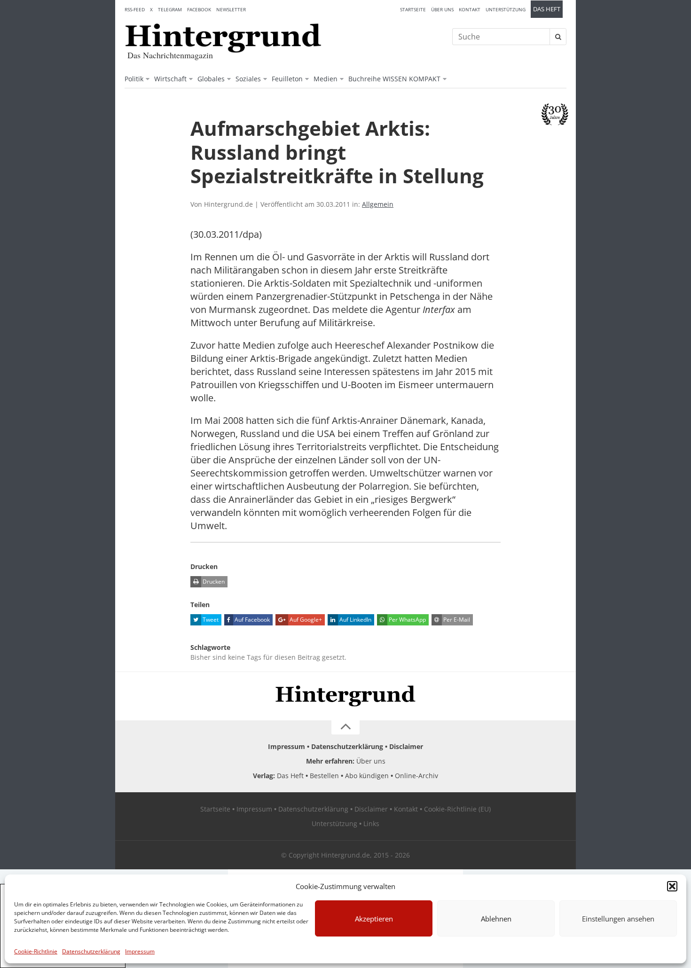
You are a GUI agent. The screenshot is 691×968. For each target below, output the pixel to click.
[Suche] (558, 36)
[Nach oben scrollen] (345, 727)
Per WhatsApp (406, 620)
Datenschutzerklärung (91, 951)
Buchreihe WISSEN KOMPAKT (394, 78)
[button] (672, 886)
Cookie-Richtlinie (35, 951)
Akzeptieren (374, 918)
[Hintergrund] (223, 38)
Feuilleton (287, 78)
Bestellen (324, 775)
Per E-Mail (456, 620)
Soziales (248, 78)
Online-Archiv (416, 775)
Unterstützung (506, 9)
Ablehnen (496, 918)
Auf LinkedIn (354, 620)
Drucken (213, 581)
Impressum (140, 951)
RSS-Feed (135, 9)
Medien (326, 78)
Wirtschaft (170, 78)
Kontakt (469, 9)
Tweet (210, 620)
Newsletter (231, 9)
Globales (211, 78)
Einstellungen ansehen (618, 918)
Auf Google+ (305, 620)
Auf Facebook (251, 620)
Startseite (413, 9)
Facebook (199, 9)
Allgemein (377, 204)
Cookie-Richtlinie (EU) (457, 808)
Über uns (442, 9)
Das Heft (546, 9)
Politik (134, 78)
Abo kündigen (367, 775)
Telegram (170, 9)
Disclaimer (406, 746)
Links (371, 823)
